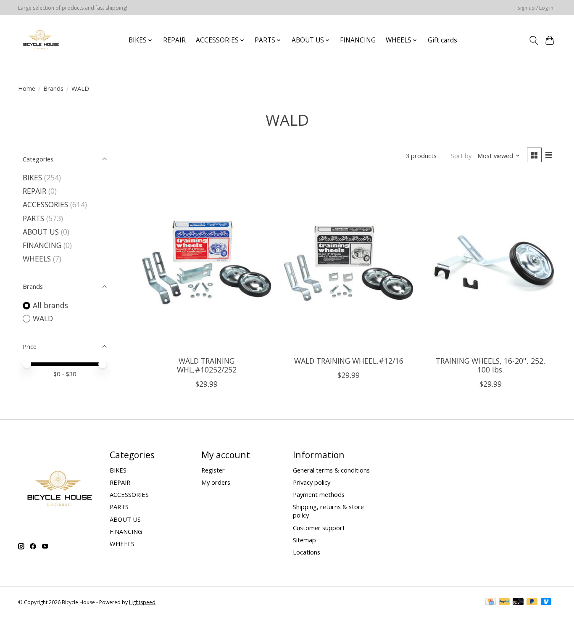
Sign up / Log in (535, 7)
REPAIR (174, 40)
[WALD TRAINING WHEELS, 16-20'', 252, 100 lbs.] (490, 263)
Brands (53, 88)
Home (26, 88)
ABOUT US (41, 232)
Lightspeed (142, 602)
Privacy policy (311, 482)
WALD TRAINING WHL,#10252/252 (207, 365)
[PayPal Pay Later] (532, 602)
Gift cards (442, 40)
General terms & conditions (331, 470)
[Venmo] (546, 602)
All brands (50, 305)
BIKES (32, 177)
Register (213, 470)
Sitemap (304, 540)
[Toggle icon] (533, 40)
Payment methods (319, 494)
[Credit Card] (490, 602)
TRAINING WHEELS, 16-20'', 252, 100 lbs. (490, 365)
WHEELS (37, 259)
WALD (43, 318)
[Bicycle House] (40, 40)
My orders (215, 482)
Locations (306, 552)
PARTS (33, 218)
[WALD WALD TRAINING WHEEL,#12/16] (348, 263)
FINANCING (358, 40)
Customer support (319, 527)
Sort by (461, 155)
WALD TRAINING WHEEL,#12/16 (348, 361)
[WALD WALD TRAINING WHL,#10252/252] (207, 263)
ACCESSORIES (45, 204)
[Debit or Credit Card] (518, 602)
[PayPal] (504, 602)
